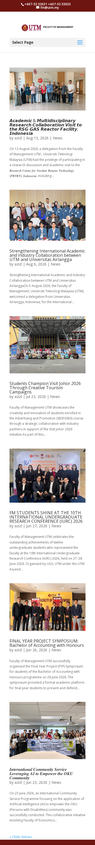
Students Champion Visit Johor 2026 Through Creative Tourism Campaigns (45, 388)
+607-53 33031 (36, 4)
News (58, 137)
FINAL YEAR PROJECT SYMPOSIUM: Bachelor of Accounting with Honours (47, 643)
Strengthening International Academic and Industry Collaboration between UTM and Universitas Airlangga (47, 255)
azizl (18, 137)
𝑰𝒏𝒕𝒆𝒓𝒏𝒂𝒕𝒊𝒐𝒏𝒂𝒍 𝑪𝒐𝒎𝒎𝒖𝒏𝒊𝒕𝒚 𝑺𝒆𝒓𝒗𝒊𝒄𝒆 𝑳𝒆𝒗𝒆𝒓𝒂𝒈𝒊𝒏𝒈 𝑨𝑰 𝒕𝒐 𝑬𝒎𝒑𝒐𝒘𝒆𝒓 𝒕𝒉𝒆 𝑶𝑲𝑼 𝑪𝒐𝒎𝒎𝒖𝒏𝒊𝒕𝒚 (41, 773)
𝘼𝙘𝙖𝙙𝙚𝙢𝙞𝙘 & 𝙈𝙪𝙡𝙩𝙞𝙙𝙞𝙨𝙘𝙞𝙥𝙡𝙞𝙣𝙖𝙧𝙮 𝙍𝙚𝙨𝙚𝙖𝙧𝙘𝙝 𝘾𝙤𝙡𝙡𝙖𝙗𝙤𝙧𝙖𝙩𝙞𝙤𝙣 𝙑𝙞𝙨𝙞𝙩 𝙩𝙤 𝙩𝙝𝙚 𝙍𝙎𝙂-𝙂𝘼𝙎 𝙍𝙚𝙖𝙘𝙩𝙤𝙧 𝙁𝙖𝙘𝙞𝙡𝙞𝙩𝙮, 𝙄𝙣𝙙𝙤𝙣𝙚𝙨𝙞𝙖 (46, 127)
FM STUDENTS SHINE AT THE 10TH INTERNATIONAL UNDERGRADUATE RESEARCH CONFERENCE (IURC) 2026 (46, 517)
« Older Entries (21, 837)
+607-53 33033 (59, 4)
